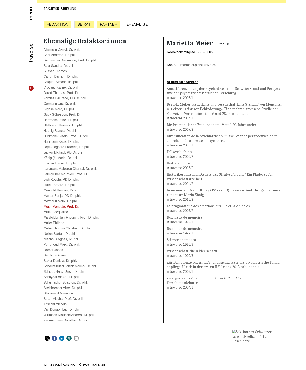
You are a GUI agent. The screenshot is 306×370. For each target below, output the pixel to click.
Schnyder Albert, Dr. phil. (62, 277)
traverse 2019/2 (181, 199)
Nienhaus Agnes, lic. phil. (62, 239)
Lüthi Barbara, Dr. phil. (60, 185)
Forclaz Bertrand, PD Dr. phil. (65, 98)
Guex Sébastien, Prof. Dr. (62, 114)
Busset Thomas (55, 71)
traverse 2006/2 (181, 156)
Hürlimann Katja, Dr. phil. (61, 141)
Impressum (52, 364)
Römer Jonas (53, 250)
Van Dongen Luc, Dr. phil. (62, 309)
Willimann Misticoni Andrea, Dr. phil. (69, 315)
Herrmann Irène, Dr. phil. (61, 120)
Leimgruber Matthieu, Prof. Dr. (66, 174)
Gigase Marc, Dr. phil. (59, 109)
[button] (47, 338)
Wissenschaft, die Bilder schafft (192, 251)
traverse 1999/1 (181, 222)
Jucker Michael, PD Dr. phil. (63, 152)
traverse (31, 53)
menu (31, 13)
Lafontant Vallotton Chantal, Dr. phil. (70, 168)
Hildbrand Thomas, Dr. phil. (63, 125)
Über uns (68, 8)
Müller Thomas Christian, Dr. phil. (67, 228)
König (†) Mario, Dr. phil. (61, 158)
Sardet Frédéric (55, 255)
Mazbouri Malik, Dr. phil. (61, 201)
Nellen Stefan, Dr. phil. (60, 233)
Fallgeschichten (179, 152)
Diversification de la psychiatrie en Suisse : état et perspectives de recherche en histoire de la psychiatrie (223, 138)
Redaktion (57, 24)
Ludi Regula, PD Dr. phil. (61, 179)
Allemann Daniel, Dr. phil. (62, 49)
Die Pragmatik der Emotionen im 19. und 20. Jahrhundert (212, 125)
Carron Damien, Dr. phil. (61, 76)
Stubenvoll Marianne (58, 293)
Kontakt (70, 364)
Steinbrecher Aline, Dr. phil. (63, 288)
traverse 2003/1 (181, 98)
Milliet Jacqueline (56, 212)
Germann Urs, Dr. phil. (60, 103)
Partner (108, 24)
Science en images (181, 240)
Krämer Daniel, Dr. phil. (60, 163)
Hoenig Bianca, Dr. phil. (60, 130)
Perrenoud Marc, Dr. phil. (62, 244)
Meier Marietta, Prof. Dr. (61, 206)
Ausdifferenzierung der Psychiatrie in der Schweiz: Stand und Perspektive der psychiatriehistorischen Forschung (224, 90)
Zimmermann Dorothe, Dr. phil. (66, 320)
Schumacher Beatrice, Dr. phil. (66, 282)
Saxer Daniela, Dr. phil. (60, 260)
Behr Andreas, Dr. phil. (60, 55)
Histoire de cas (179, 163)
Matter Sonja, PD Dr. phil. (62, 196)
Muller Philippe (54, 223)
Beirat (84, 24)
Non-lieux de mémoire (185, 217)
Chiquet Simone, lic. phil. (61, 82)
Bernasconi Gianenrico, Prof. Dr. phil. (70, 60)
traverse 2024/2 (181, 183)
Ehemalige (137, 24)
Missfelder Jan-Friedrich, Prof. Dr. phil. (71, 217)
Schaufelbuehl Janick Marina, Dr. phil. (70, 266)
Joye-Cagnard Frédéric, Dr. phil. (67, 147)
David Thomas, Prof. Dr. (61, 93)
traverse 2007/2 (181, 129)
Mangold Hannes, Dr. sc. (61, 190)
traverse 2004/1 (181, 118)
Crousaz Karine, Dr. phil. (61, 87)
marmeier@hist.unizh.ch (198, 65)
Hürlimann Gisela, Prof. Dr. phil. (66, 136)
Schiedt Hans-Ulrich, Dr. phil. (64, 271)
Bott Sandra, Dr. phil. (59, 66)
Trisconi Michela (55, 304)
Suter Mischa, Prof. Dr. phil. (64, 298)
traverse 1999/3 (181, 244)
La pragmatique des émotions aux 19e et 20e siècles (208, 206)
